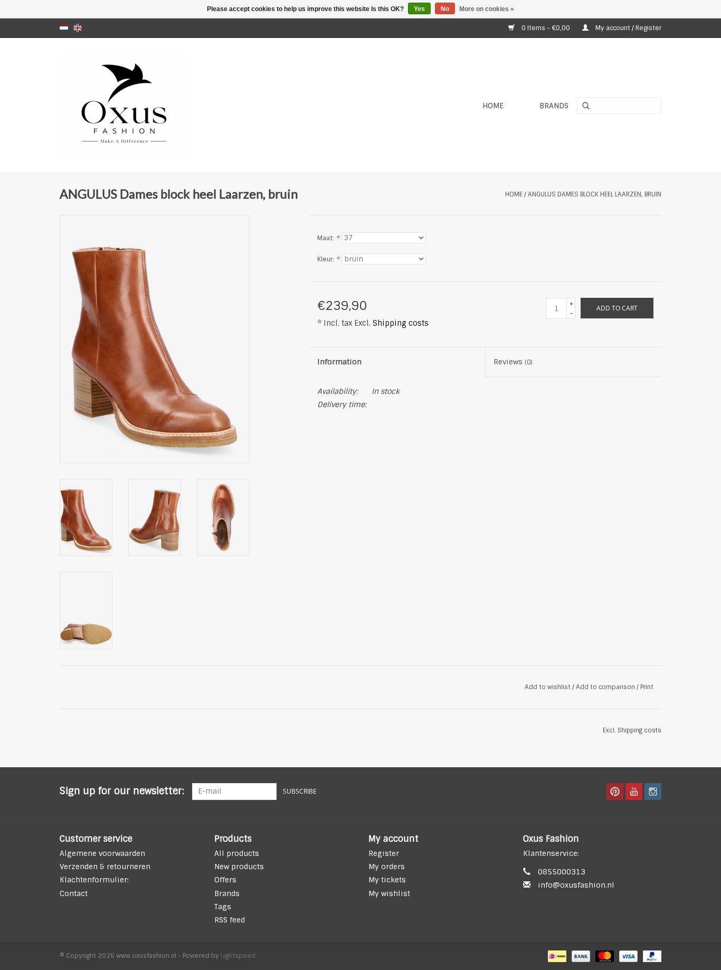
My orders (386, 866)
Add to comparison (606, 687)
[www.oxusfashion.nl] (184, 105)
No (445, 9)
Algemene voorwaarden (102, 853)
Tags (222, 906)
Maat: (328, 238)
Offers (225, 879)
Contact (74, 893)
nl (64, 28)
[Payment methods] (555, 956)
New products (239, 866)
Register (383, 853)
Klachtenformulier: (94, 879)
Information (339, 361)
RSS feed (229, 920)
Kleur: (328, 259)
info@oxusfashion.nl (576, 885)
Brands (553, 105)
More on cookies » (486, 9)
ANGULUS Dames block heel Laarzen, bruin (594, 194)
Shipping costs (401, 323)
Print (646, 687)
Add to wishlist (548, 687)
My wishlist (389, 893)
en (77, 28)
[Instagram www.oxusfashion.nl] (652, 791)
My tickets (387, 879)
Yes (419, 9)
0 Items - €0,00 (546, 28)
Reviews (513, 361)
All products (236, 853)
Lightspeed (238, 956)
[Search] (582, 106)
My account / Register (627, 28)
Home (493, 105)
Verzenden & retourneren (105, 866)
